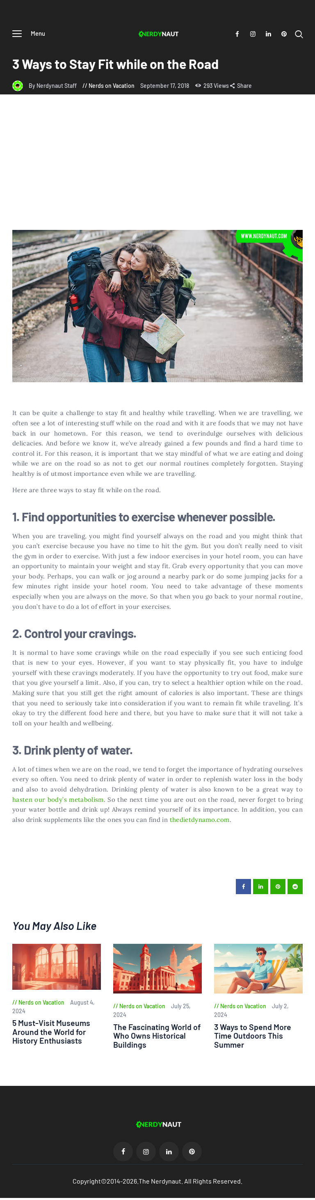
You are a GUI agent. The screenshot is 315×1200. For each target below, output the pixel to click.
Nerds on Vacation (112, 85)
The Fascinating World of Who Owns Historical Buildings (157, 1036)
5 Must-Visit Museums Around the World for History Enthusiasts (51, 1032)
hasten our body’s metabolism (58, 799)
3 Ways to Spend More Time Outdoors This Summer (252, 1036)
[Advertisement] (157, 168)
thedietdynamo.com (200, 820)
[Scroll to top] (309, 1194)
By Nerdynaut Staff (53, 85)
